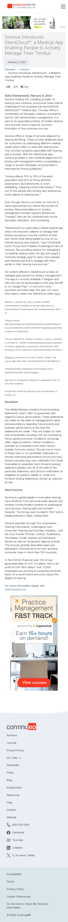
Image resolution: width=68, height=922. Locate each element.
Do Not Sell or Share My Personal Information (27, 905)
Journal (11, 742)
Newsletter (13, 765)
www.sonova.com (15, 589)
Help (9, 802)
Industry (24, 69)
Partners (12, 735)
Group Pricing (15, 750)
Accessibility (14, 874)
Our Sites (13, 757)
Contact (11, 809)
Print (25, 86)
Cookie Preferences (19, 896)
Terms (10, 881)
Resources (13, 795)
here (57, 293)
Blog (9, 780)
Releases (10, 69)
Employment (14, 787)
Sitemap (11, 817)
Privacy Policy (15, 889)
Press (10, 772)
